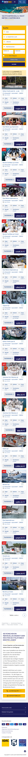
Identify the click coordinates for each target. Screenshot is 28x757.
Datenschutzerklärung (7, 731)
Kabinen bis (17, 50)
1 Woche (8, 42)
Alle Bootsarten (10, 46)
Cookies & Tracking (6, 732)
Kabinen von (6, 50)
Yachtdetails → (8, 108)
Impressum (4, 727)
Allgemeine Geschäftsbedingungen (10, 729)
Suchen (14, 64)
